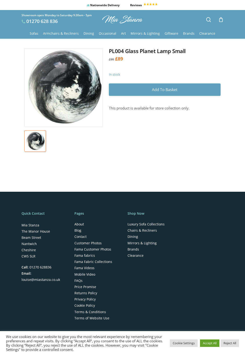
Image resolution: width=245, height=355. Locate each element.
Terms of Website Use (91, 318)
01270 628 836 (42, 21)
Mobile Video (84, 274)
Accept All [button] (210, 343)
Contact (80, 237)
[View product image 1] (35, 141)
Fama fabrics (84, 255)
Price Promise (85, 287)
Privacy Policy (85, 299)
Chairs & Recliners (142, 230)
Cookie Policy (84, 305)
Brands (133, 249)
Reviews (136, 5)
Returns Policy (85, 293)
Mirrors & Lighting (142, 243)
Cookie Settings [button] (184, 343)
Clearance (136, 255)
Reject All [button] (229, 343)
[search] (209, 19)
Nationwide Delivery (104, 5)
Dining (133, 237)
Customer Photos (88, 243)
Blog (77, 230)
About (79, 224)
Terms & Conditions (90, 312)
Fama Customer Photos (92, 249)
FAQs (78, 281)
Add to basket (165, 89)
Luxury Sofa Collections (146, 224)
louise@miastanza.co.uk (41, 279)
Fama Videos (84, 268)
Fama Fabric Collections (93, 262)
